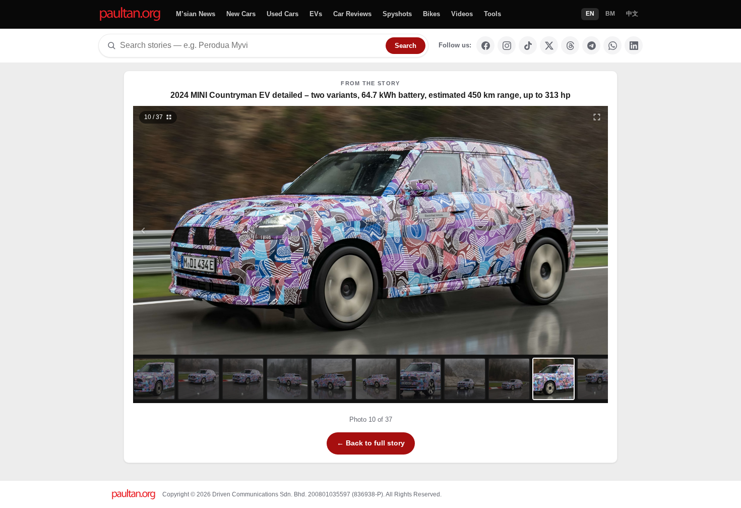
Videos (462, 14)
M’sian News (195, 14)
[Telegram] (591, 45)
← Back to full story (371, 443)
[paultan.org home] (130, 14)
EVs (316, 14)
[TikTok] (528, 45)
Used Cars (282, 14)
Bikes (431, 14)
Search (405, 45)
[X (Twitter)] (549, 45)
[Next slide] (548, 230)
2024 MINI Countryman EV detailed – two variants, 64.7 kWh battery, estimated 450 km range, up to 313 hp (370, 95)
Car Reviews (352, 14)
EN (590, 13)
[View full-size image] (597, 117)
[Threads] (570, 45)
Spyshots (397, 14)
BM (610, 13)
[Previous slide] (192, 230)
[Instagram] (507, 45)
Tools (492, 14)
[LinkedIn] (634, 45)
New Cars (241, 14)
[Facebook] (485, 45)
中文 (632, 13)
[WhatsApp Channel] (612, 45)
